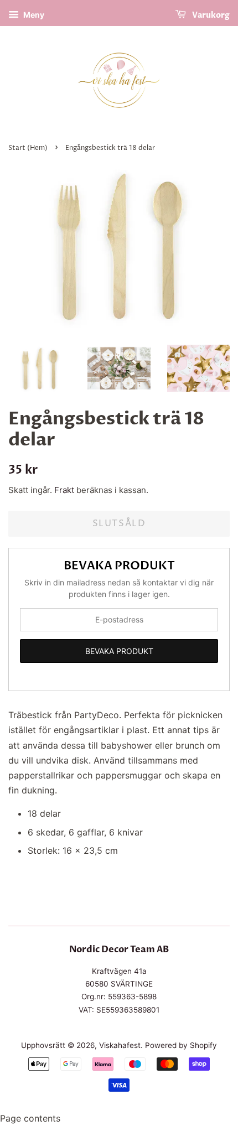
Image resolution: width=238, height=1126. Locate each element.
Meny (33, 14)
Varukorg (210, 15)
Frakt (64, 490)
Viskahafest (120, 1045)
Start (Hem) (28, 148)
